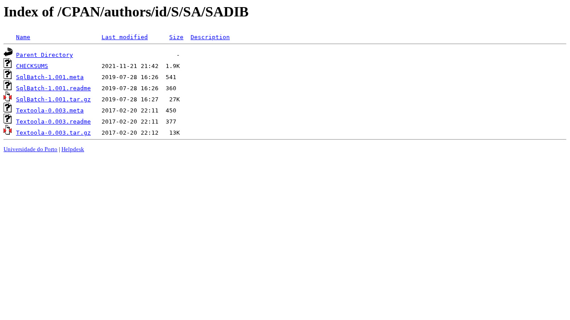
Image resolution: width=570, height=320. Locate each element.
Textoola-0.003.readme (53, 121)
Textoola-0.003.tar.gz (53, 132)
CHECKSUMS (32, 66)
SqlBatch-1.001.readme (53, 88)
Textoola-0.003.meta (50, 110)
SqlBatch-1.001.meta (50, 77)
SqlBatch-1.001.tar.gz (53, 99)
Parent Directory (44, 55)
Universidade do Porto (30, 149)
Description (210, 37)
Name (23, 37)
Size (176, 37)
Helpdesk (72, 149)
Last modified (125, 37)
